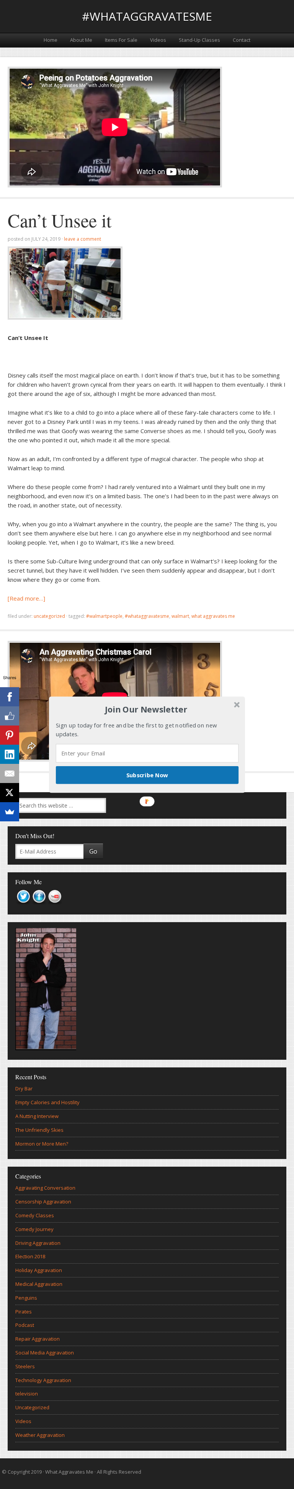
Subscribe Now (147, 774)
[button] (146, 709)
